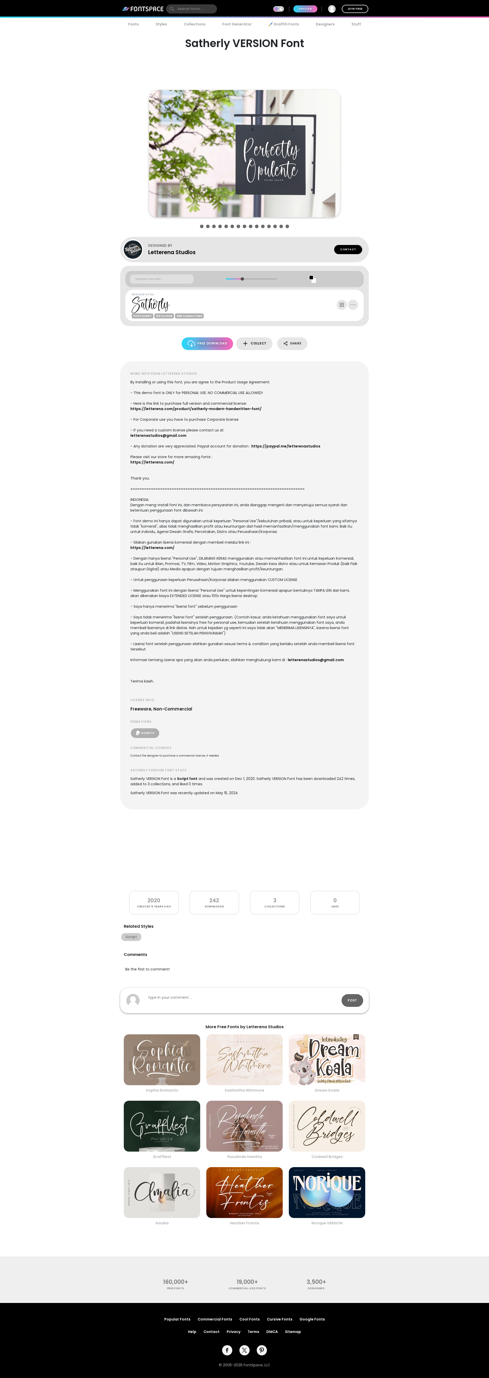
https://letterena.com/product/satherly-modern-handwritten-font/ (196, 408)
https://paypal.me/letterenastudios (285, 446)
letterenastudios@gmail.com (158, 435)
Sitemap (293, 1331)
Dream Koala (327, 1090)
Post (352, 1000)
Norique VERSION (327, 1223)
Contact (348, 249)
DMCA (272, 1331)
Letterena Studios (172, 252)
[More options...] (353, 305)
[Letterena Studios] (135, 249)
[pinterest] (262, 1350)
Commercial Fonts (215, 1319)
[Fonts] (143, 9)
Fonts (133, 24)
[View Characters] (342, 305)
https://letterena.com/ (152, 462)
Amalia (162, 1223)
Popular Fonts (177, 1319)
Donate (147, 733)
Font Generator (237, 24)
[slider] (242, 279)
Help (192, 1331)
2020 (153, 900)
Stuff (356, 24)
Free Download (212, 343)
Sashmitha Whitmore (244, 1090)
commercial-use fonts (247, 1288)
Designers (325, 24)
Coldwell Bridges (327, 1156)
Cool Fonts (249, 1319)
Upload (305, 9)
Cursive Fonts (279, 1319)
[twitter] (244, 1350)
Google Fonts (312, 1319)
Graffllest (162, 1156)
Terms (253, 1331)
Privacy (233, 1331)
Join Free (355, 9)
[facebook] (227, 1350)
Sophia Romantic (162, 1090)
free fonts (175, 1288)
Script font (187, 778)
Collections (195, 24)
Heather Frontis (244, 1223)
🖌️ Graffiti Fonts (283, 24)
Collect (258, 343)
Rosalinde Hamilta (244, 1156)
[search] (191, 8)
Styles (161, 24)
